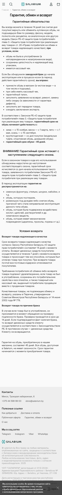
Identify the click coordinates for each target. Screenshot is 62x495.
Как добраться (9, 413)
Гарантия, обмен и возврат (38, 417)
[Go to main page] (31, 4)
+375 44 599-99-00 (11, 401)
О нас (5, 422)
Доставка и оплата (30, 413)
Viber (31, 434)
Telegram (6, 434)
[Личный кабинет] (51, 4)
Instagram (20, 434)
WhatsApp (43, 434)
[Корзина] (58, 4)
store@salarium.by (34, 401)
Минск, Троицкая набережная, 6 (18, 396)
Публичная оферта (11, 417)
